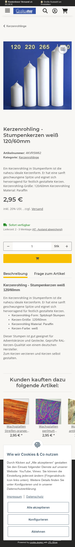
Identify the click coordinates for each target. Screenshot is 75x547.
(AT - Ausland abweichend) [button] (47, 229)
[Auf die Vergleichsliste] (63, 49)
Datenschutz (35, 496)
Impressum (14, 496)
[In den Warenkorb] (6, 39)
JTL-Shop (53, 542)
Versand (37, 209)
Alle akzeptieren (38, 507)
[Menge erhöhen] (66, 246)
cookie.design (37, 542)
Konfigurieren (38, 519)
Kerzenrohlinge (29, 157)
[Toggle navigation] (7, 8)
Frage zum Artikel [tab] (49, 274)
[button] (45, 11)
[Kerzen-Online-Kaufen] (24, 11)
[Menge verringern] (8, 246)
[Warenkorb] (65, 11)
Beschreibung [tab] (15, 274)
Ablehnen (38, 531)
